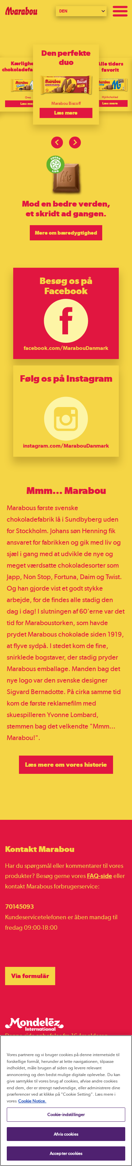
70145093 (19, 906)
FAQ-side (99, 875)
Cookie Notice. (32, 1100)
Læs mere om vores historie (66, 764)
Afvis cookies (66, 1134)
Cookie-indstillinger (66, 1114)
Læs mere (28, 103)
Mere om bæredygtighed (66, 233)
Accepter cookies (66, 1153)
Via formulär (30, 975)
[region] (66, 1100)
